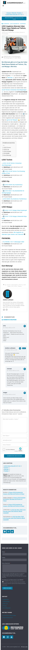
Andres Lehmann (10, 348)
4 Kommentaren (5, 33)
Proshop (19, 12)
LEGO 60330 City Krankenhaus (13, 184)
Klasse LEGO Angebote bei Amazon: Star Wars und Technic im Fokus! (14, 499)
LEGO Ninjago (7, 151)
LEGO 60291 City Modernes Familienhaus (15, 199)
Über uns (5, 603)
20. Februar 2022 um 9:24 (9, 327)
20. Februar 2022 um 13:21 (9, 394)
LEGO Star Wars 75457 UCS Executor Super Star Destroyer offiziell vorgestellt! (14, 511)
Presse (5, 605)
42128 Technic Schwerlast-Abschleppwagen (14, 90)
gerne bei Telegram (12, 120)
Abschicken (7, 588)
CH (21, 14)
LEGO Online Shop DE (12, 14)
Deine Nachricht (6, 563)
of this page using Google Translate (14, 18)
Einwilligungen (7, 608)
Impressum (6, 599)
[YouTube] (12, 531)
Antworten (25, 326)
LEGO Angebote (14, 23)
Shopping (23, 23)
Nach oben (25, 646)
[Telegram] (4, 531)
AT (19, 14)
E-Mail (3, 557)
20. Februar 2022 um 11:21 (13, 370)
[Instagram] (8, 531)
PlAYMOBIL (7, 153)
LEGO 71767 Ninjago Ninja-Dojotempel (16, 210)
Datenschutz (6, 601)
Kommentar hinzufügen (9, 319)
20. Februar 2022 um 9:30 (11, 349)
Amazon (9, 12)
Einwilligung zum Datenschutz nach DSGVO (13, 579)
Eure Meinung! (7, 155)
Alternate (14, 12)
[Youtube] (7, 310)
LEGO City (6, 149)
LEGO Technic (7, 147)
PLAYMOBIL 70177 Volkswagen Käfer (13, 242)
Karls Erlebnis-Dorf (8, 617)
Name (3, 551)
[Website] (4, 310)
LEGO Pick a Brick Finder (9, 615)
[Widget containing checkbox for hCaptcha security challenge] (12, 449)
